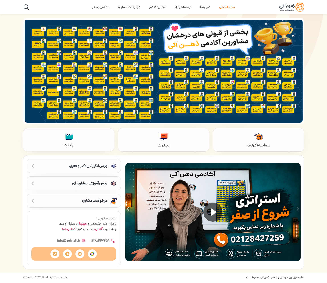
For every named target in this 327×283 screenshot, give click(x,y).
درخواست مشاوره (129, 7)
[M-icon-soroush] (67, 253)
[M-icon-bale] (54, 253)
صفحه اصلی (227, 7)
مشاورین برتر (100, 7)
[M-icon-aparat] (79, 253)
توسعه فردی (183, 7)
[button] (128, 208)
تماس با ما (68, 229)
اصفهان (82, 224)
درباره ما (205, 7)
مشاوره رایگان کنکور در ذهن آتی (274, 117)
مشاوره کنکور (157, 7)
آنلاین (99, 229)
